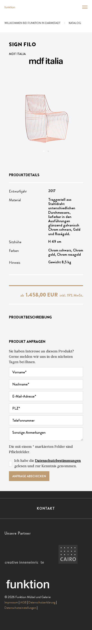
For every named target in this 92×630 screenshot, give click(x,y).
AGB (23, 602)
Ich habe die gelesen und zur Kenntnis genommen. (47, 463)
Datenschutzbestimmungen (58, 461)
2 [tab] (48, 151)
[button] (82, 7)
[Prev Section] (18, 119)
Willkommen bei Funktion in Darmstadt (32, 23)
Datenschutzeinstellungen (20, 607)
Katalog (75, 23)
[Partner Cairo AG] (68, 554)
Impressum (11, 602)
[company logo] (9, 7)
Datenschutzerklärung (41, 602)
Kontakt (46, 508)
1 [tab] (44, 151)
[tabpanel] (46, 119)
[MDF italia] (46, 61)
